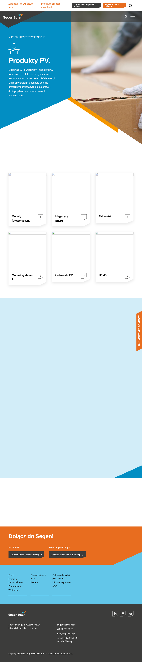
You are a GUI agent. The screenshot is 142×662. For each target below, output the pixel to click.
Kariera (34, 582)
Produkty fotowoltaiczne (28, 37)
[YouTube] (131, 613)
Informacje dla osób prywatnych (50, 5)
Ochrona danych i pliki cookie (61, 577)
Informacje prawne (61, 582)
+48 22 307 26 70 (65, 629)
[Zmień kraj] (131, 5)
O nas (11, 575)
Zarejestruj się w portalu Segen (26, 154)
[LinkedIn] (115, 613)
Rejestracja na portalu (112, 5)
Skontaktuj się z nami (38, 577)
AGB (54, 586)
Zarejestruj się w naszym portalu (20, 5)
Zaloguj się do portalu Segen (67, 154)
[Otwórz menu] (132, 16)
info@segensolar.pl (66, 633)
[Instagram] (123, 613)
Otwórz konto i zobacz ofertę (25, 555)
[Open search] (126, 16)
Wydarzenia (14, 590)
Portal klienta (14, 586)
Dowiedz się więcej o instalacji (65, 555)
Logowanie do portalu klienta (84, 5)
